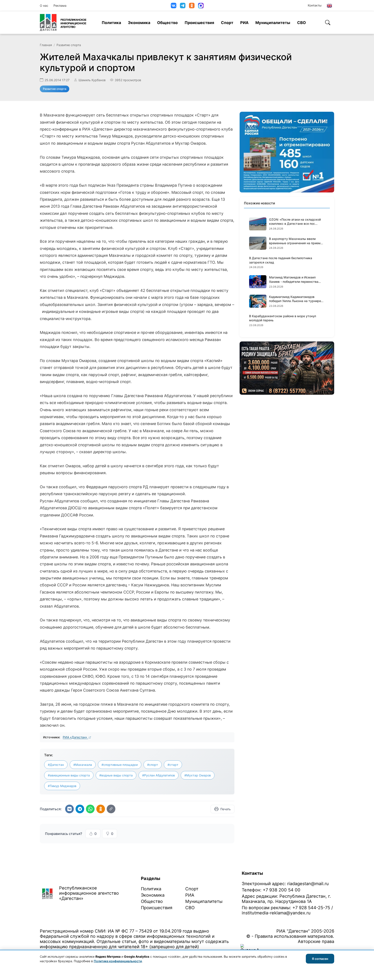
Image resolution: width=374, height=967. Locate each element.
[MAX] (201, 5)
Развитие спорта (68, 45)
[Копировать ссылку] (111, 809)
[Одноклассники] (191, 5)
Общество (167, 22)
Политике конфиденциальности (118, 961)
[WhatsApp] (90, 809)
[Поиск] (327, 22)
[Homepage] (63, 22)
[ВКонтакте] (173, 5)
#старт (173, 764)
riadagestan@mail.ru (308, 883)
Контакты (315, 5)
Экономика (139, 22)
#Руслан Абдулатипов (158, 775)
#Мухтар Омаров (197, 775)
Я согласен (320, 959)
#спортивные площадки (120, 764)
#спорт (152, 764)
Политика (111, 22)
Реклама (59, 5)
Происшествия (199, 22)
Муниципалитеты (272, 22)
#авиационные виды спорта (69, 775)
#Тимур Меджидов (62, 786)
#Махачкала (82, 764)
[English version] (329, 5)
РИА (244, 22)
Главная (46, 45)
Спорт (227, 22)
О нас (44, 5)
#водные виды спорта (116, 775)
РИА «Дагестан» (75, 737)
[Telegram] (182, 5)
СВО (301, 22)
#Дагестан (56, 764)
